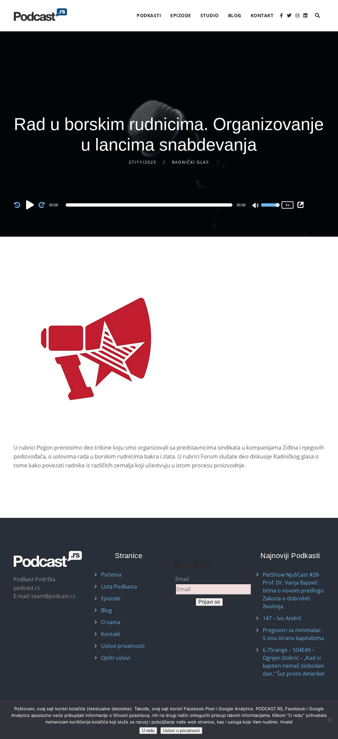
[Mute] (256, 206)
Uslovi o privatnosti (181, 730)
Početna (111, 574)
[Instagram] (297, 15)
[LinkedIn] (305, 15)
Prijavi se (209, 602)
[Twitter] (289, 15)
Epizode (180, 15)
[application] (150, 205)
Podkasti (149, 15)
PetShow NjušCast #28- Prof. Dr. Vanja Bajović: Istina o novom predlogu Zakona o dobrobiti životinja (293, 590)
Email (182, 579)
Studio (209, 15)
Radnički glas (190, 162)
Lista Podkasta (119, 586)
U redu (148, 730)
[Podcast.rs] (40, 14)
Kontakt (262, 15)
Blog (234, 15)
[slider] (270, 209)
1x (287, 205)
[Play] (30, 204)
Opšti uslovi (115, 657)
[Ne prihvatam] (329, 720)
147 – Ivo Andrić (282, 618)
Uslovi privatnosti (123, 646)
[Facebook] (281, 15)
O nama (110, 622)
